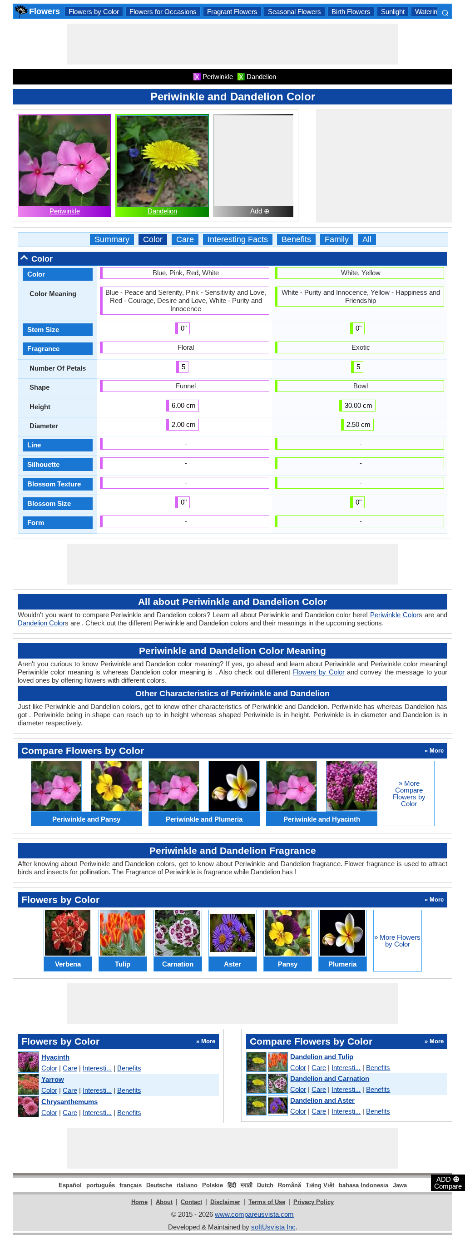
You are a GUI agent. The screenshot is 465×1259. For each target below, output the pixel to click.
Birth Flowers (351, 11)
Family (337, 239)
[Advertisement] (232, 44)
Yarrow (52, 1079)
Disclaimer (225, 1202)
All (366, 239)
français (130, 1185)
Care (185, 239)
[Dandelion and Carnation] (266, 1084)
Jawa (400, 1185)
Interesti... (97, 1068)
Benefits (296, 239)
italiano (187, 1185)
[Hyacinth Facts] (28, 1062)
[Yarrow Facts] (28, 1085)
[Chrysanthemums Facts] (28, 1107)
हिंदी (232, 1185)
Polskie (212, 1185)
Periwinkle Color (394, 615)
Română (289, 1185)
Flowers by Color (94, 11)
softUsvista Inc (273, 1227)
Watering (428, 11)
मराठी (246, 1185)
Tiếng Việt (320, 1185)
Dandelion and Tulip (321, 1057)
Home (139, 1202)
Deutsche (159, 1185)
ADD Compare (448, 1182)
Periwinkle (64, 211)
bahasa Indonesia (363, 1185)
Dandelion (162, 211)
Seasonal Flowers (294, 11)
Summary (111, 239)
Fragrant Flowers (232, 11)
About (164, 1202)
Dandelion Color (41, 623)
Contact (191, 1202)
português (100, 1185)
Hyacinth (55, 1057)
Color (153, 239)
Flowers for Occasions (163, 11)
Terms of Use (266, 1202)
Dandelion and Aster (322, 1100)
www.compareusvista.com (254, 1214)
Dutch (265, 1185)
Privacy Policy (313, 1202)
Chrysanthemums (69, 1101)
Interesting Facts (238, 239)
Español (70, 1185)
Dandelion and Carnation (329, 1078)
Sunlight (393, 11)
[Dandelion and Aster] (266, 1105)
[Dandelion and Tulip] (266, 1062)
